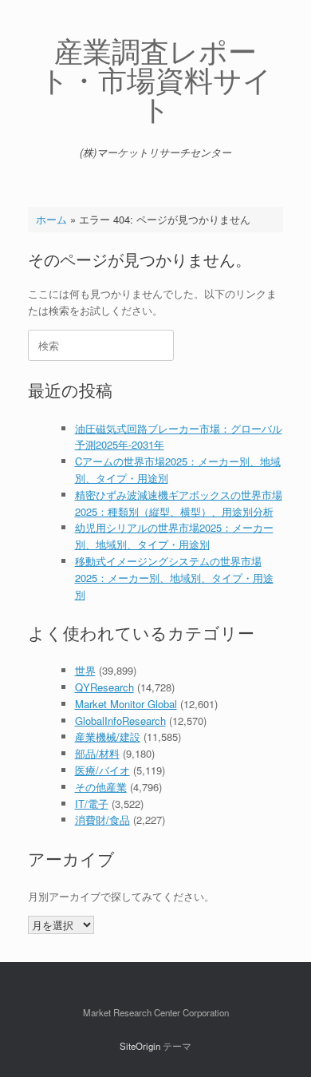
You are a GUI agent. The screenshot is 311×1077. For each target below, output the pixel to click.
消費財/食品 (102, 819)
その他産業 (101, 786)
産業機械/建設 (107, 736)
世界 (85, 670)
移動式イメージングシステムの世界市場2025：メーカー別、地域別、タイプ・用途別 (174, 577)
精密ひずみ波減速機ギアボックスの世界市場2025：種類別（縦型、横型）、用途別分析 (178, 503)
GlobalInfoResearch (120, 720)
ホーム (51, 219)
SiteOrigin (140, 1045)
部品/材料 (97, 753)
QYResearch (104, 687)
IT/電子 (91, 803)
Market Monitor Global (126, 703)
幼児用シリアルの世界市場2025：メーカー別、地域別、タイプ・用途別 (174, 536)
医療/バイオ (102, 770)
